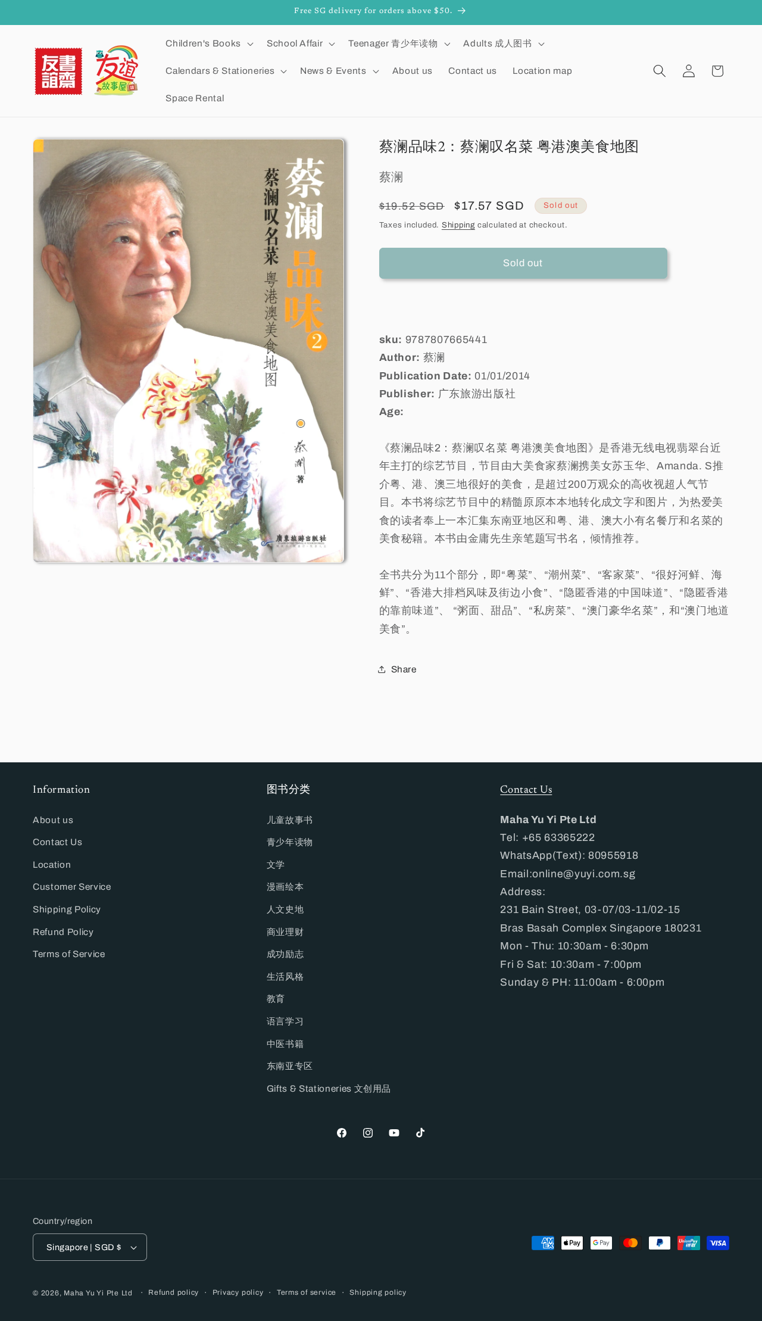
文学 (276, 864)
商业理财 (285, 932)
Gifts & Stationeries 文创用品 (329, 1088)
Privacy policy (238, 1292)
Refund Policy (63, 932)
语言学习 (285, 1021)
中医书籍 (285, 1044)
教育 (276, 998)
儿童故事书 (290, 820)
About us (53, 820)
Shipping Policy (67, 909)
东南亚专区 (290, 1066)
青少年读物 (290, 842)
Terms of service (306, 1292)
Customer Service (72, 886)
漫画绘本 (285, 886)
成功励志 (285, 954)
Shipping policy (378, 1292)
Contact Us (58, 842)
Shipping (458, 224)
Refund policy (173, 1292)
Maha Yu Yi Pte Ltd (98, 1293)
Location (52, 864)
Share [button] (404, 668)
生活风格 (285, 976)
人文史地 (285, 909)
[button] (208, 43)
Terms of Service (69, 954)
